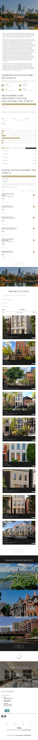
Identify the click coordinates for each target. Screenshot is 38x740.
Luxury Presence (26, 729)
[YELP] (23, 722)
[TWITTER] (31, 722)
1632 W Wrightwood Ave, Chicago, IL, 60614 (9, 218)
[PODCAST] (23, 724)
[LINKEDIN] (15, 722)
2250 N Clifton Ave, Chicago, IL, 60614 (8, 252)
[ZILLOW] (15, 724)
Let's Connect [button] (19, 681)
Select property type (7, 299)
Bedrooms (4, 306)
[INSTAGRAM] (7, 722)
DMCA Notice (27, 735)
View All (19, 646)
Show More (19, 263)
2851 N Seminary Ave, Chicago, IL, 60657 (8, 229)
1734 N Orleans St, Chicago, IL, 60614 (8, 196)
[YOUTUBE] (7, 724)
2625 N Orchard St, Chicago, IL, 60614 (8, 207)
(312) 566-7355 (7, 701)
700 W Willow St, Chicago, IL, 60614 (7, 241)
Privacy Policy (20, 735)
